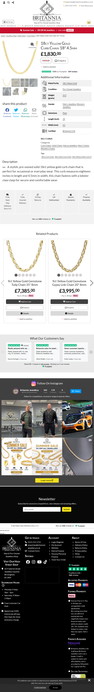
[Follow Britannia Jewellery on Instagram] (33, 562)
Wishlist (54, 548)
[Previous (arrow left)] (1, 533)
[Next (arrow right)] (3, 533)
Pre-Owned (44, 23)
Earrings (59, 26)
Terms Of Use (80, 542)
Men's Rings (10, 26)
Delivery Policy (81, 545)
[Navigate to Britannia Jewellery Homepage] (47, 11)
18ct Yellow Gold (70, 83)
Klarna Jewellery (70, 145)
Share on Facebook (7, 114)
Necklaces (68, 26)
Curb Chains (31, 36)
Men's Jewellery (69, 104)
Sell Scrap (9, 22)
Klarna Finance (57, 551)
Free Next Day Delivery (7, 203)
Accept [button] (55, 688)
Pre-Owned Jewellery (72, 89)
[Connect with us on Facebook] (28, 562)
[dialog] (47, 685)
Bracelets (28, 26)
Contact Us (79, 557)
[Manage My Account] (4, 2)
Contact (91, 26)
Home (3, 36)
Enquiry (61, 60)
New (36, 23)
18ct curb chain (47, 157)
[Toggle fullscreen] (3, 530)
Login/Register (57, 542)
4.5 (64, 125)
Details (26, 313)
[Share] (6, 530)
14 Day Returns (37, 198)
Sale (76, 26)
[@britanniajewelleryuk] (15, 391)
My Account (56, 545)
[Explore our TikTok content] (45, 562)
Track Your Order (58, 559)
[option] (23, 525)
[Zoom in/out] (1, 530)
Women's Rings (39, 26)
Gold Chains (22, 36)
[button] (8, 2)
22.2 (64, 95)
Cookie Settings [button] (40, 687)
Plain (65, 113)
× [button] (89, 680)
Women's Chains (48, 148)
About (83, 26)
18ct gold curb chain (63, 157)
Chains (19, 26)
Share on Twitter (16, 114)
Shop (2, 26)
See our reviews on (41, 219)
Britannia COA (69, 131)
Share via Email (34, 114)
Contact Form (34, 551)
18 (64, 119)
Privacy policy (81, 551)
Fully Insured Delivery (22, 200)
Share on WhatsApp (25, 114)
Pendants (50, 26)
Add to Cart (26, 301)
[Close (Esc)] (8, 530)
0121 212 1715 (34, 542)
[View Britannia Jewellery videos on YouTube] (39, 562)
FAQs (77, 554)
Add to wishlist (49, 67)
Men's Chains (83, 145)
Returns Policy (81, 548)
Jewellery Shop (54, 23)
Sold (46, 60)
